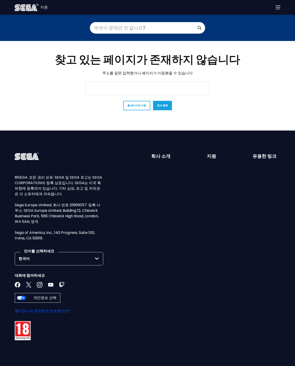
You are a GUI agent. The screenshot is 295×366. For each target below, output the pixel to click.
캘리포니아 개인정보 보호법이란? (42, 311)
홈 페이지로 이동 (136, 105)
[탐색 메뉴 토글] (278, 7)
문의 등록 (162, 105)
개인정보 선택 (44, 297)
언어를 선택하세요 (39, 251)
